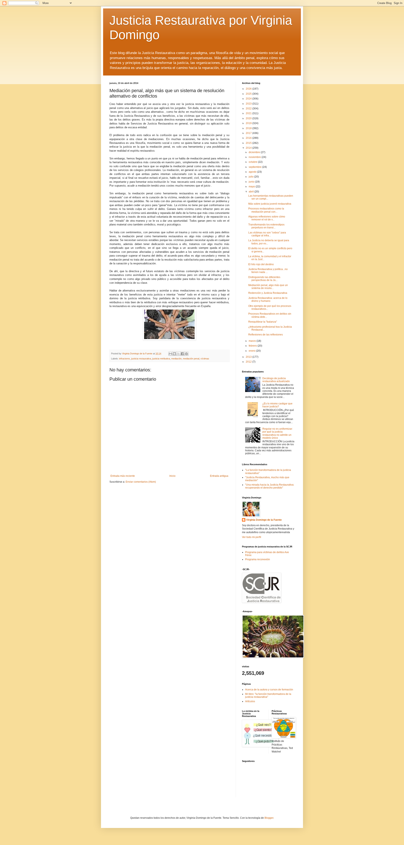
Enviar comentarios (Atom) (141, 481)
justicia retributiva (161, 358)
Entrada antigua (219, 475)
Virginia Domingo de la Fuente (264, 519)
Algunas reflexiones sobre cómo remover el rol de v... (266, 218)
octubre (253, 161)
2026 (249, 88)
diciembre (255, 152)
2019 (249, 123)
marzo (252, 340)
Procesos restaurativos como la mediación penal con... (266, 210)
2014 (249, 147)
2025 (249, 93)
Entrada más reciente (122, 475)
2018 (249, 128)
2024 (249, 98)
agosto (253, 171)
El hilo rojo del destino (261, 264)
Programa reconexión (257, 559)
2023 (249, 103)
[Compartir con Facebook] (182, 354)
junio (252, 181)
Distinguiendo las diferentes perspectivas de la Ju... (264, 279)
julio (251, 176)
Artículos (250, 701)
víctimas (205, 358)
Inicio (172, 475)
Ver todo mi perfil (251, 537)
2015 (249, 143)
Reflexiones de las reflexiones (265, 334)
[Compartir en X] (178, 354)
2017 (249, 133)
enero (252, 350)
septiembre (255, 167)
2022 (249, 108)
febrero (253, 345)
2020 (249, 118)
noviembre (255, 157)
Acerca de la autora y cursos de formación (269, 689)
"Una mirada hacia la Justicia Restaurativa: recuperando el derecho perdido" (269, 486)
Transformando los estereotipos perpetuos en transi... (266, 226)
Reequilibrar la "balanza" (262, 321)
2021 (249, 113)
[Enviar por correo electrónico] (170, 354)
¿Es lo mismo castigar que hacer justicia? (277, 405)
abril (251, 191)
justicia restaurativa (141, 358)
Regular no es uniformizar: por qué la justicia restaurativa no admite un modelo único (277, 433)
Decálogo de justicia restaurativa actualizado (276, 380)
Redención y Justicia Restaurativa (267, 292)
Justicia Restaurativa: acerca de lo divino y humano (267, 299)
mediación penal (191, 358)
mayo (252, 186)
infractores (124, 358)
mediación (176, 358)
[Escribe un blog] (174, 354)
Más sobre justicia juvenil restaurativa (269, 203)
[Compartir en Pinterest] (186, 354)
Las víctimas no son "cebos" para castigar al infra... (267, 234)
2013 (249, 356)
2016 (249, 137)
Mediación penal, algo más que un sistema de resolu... (268, 287)
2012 (249, 361)
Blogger (268, 817)
